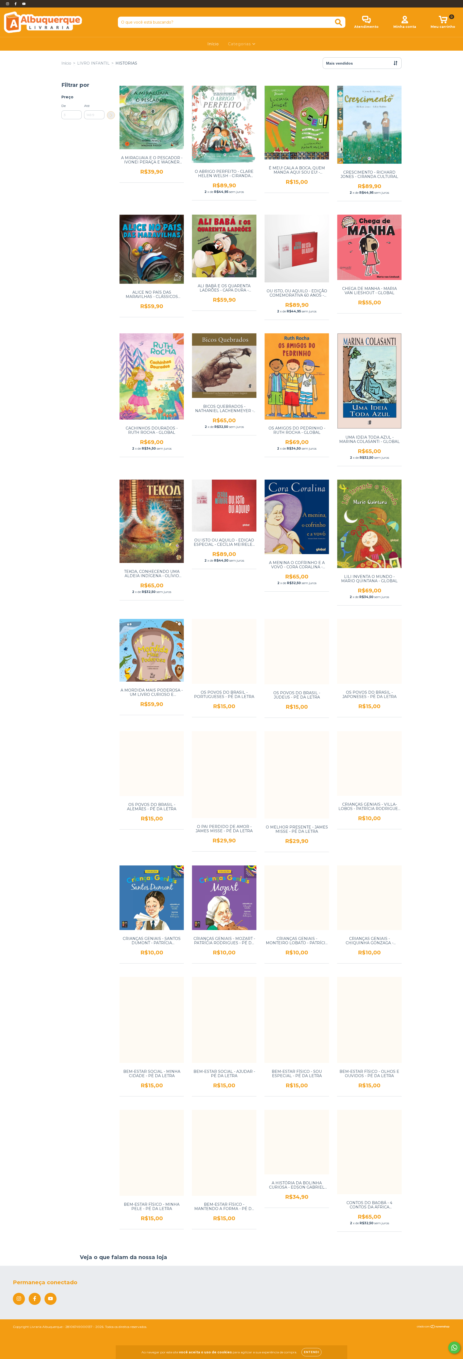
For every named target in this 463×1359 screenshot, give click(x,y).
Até (86, 106)
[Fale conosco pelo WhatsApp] (454, 1348)
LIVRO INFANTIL (93, 63)
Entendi (311, 1352)
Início (213, 44)
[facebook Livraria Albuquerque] (16, 3)
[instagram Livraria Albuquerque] (8, 3)
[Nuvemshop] (433, 1327)
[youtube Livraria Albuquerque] (23, 3)
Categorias (240, 44)
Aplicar (111, 115)
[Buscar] (338, 22)
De (63, 106)
